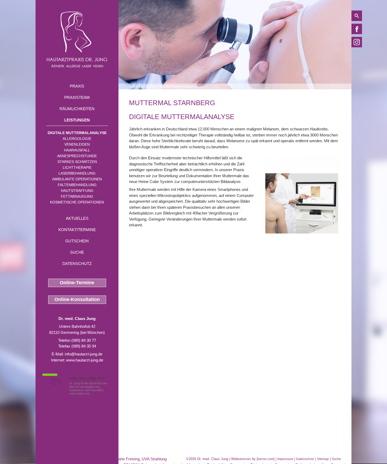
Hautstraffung (77, 190)
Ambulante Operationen (77, 179)
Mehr (97, 393)
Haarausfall (77, 150)
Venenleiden (77, 144)
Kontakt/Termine (77, 229)
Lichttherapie (77, 167)
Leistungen (77, 120)
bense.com (266, 459)
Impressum (285, 459)
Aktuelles (77, 218)
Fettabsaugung (77, 196)
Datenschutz (77, 263)
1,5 (55, 381)
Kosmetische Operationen (77, 202)
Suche (77, 252)
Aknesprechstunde (77, 156)
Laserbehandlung (77, 173)
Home (133, 86)
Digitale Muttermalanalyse (77, 133)
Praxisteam (77, 97)
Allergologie (77, 138)
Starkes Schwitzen (77, 162)
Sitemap (323, 459)
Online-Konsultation (77, 299)
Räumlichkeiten (77, 108)
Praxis (77, 86)
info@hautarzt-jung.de (83, 354)
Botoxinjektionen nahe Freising (113, 459)
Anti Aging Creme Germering (60, 459)
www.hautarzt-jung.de (84, 360)
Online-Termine (77, 282)
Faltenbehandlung (77, 185)
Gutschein (77, 241)
